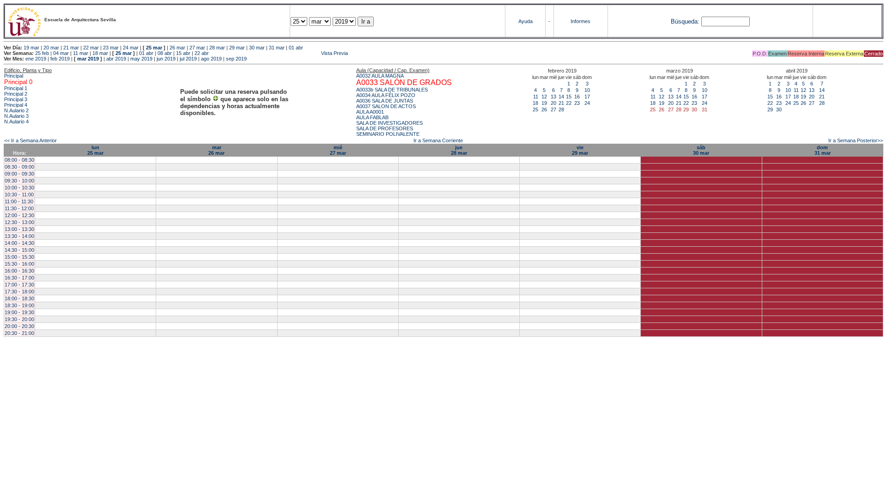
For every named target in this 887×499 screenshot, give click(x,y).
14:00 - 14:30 (19, 243)
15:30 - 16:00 (19, 264)
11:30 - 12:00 (19, 208)
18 (535, 103)
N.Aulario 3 (16, 116)
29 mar (237, 47)
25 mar (154, 47)
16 (577, 96)
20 (553, 103)
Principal (13, 76)
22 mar (91, 47)
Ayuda (525, 21)
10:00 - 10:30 (19, 187)
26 (544, 109)
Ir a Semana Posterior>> (855, 140)
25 (535, 109)
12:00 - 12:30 (19, 215)
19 (544, 103)
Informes (580, 21)
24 (587, 103)
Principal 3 (15, 99)
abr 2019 (116, 58)
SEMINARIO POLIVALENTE (387, 134)
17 (587, 96)
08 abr (165, 53)
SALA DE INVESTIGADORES (389, 123)
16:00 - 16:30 (19, 271)
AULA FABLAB (372, 117)
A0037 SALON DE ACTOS (386, 106)
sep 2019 (236, 58)
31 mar (277, 47)
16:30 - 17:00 (19, 277)
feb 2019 (60, 58)
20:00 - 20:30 (19, 326)
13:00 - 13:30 (19, 229)
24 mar (131, 47)
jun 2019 (166, 58)
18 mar (100, 53)
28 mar (217, 47)
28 (561, 109)
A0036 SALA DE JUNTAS (384, 100)
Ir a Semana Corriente (438, 140)
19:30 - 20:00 (19, 319)
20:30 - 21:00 (19, 333)
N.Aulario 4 (16, 121)
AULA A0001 (370, 112)
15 (568, 96)
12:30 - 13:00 (19, 222)
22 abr (201, 53)
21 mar (71, 47)
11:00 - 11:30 (19, 201)
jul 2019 (188, 58)
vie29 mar (580, 150)
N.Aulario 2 (16, 110)
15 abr (183, 53)
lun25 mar (95, 150)
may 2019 (141, 58)
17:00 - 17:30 (19, 284)
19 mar (31, 47)
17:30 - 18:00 (19, 291)
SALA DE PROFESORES (384, 128)
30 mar (257, 47)
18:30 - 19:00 (19, 305)
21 (561, 103)
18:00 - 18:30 (19, 298)
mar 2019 (88, 58)
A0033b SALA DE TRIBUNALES (392, 89)
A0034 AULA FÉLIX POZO (385, 95)
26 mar (177, 47)
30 (779, 109)
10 (587, 90)
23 (577, 103)
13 (553, 96)
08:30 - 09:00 (19, 167)
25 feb (42, 53)
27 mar (197, 47)
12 (544, 96)
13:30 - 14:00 (19, 236)
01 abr (296, 47)
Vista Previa (279, 53)
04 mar (61, 53)
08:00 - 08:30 (19, 160)
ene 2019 (35, 58)
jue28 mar (459, 150)
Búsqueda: (685, 21)
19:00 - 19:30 (19, 312)
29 (770, 109)
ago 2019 (211, 58)
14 (561, 96)
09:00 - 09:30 (19, 173)
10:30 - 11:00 (19, 194)
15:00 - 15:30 (19, 257)
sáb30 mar (701, 150)
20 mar (51, 47)
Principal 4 (15, 105)
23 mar (111, 47)
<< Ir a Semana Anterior (30, 140)
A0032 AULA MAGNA (380, 76)
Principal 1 (15, 88)
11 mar (80, 53)
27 (553, 109)
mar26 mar (216, 150)
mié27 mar (338, 150)
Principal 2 (15, 94)
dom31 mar (822, 150)
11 (535, 96)
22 (568, 103)
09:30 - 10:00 (19, 180)
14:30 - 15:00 (19, 250)
